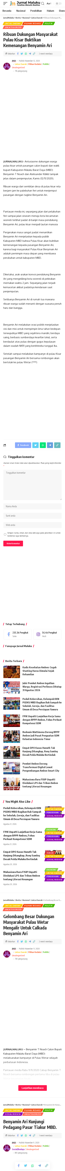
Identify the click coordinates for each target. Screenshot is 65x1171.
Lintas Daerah (12, 23)
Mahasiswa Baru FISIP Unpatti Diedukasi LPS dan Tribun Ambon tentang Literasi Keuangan (40, 783)
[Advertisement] (32, 113)
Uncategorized (13, 27)
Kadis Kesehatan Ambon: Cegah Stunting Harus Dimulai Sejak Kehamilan (39, 671)
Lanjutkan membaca (33, 1087)
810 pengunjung (21, 1153)
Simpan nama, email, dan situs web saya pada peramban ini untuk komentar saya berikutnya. (34, 534)
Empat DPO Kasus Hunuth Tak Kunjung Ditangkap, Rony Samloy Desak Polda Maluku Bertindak (40, 751)
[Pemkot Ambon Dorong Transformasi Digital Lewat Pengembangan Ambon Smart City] (11, 768)
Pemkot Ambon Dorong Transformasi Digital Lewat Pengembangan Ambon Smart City (40, 767)
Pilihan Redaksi (32, 23)
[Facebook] (17, 634)
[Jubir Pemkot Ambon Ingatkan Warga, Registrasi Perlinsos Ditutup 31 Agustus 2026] (11, 687)
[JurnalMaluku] (24, 3)
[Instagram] (47, 634)
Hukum (50, 853)
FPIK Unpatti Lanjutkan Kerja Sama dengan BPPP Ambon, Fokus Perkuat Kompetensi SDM (42, 720)
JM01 (14, 61)
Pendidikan (53, 812)
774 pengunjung (21, 71)
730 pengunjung (21, 959)
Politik (49, 23)
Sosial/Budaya (54, 816)
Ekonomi (51, 830)
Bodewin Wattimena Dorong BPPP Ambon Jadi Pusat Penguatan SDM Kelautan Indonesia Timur (41, 735)
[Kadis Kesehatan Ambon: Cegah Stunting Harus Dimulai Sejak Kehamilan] (11, 672)
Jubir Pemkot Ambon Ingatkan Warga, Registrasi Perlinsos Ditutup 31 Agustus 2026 (42, 687)
